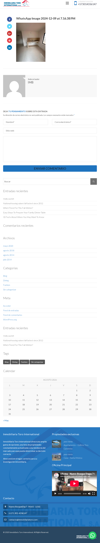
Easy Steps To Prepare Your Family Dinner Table (24, 212)
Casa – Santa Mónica (73, 458)
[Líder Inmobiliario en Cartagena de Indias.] (16, 3)
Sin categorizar (9, 289)
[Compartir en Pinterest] (9, 40)
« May (6, 420)
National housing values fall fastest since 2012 (23, 203)
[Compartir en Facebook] (9, 19)
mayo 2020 (8, 246)
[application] (74, 483)
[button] (92, 535)
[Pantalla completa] (93, 493)
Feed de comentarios (12, 315)
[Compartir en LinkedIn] (9, 47)
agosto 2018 (8, 250)
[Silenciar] (89, 493)
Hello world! (8, 199)
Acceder (7, 306)
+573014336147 (87, 4)
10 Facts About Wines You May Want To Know (23, 217)
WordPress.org (10, 319)
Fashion (6, 285)
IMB (30, 82)
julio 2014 (7, 259)
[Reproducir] (55, 493)
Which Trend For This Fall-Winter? (18, 208)
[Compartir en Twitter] (9, 26)
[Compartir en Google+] (9, 33)
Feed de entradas (11, 310)
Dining (6, 280)
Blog (5, 276)
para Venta (68, 441)
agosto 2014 (8, 255)
